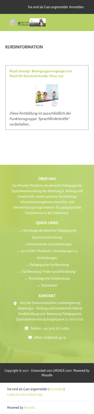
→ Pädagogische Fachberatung (47, 264)
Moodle (47, 375)
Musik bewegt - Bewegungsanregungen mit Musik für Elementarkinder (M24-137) (40, 73)
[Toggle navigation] (79, 24)
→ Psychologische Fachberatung (47, 278)
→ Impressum (47, 285)
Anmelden (76, 7)
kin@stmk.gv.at (55, 337)
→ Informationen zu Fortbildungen (47, 244)
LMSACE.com (62, 370)
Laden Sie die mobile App (25, 394)
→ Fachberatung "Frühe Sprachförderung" (47, 271)
